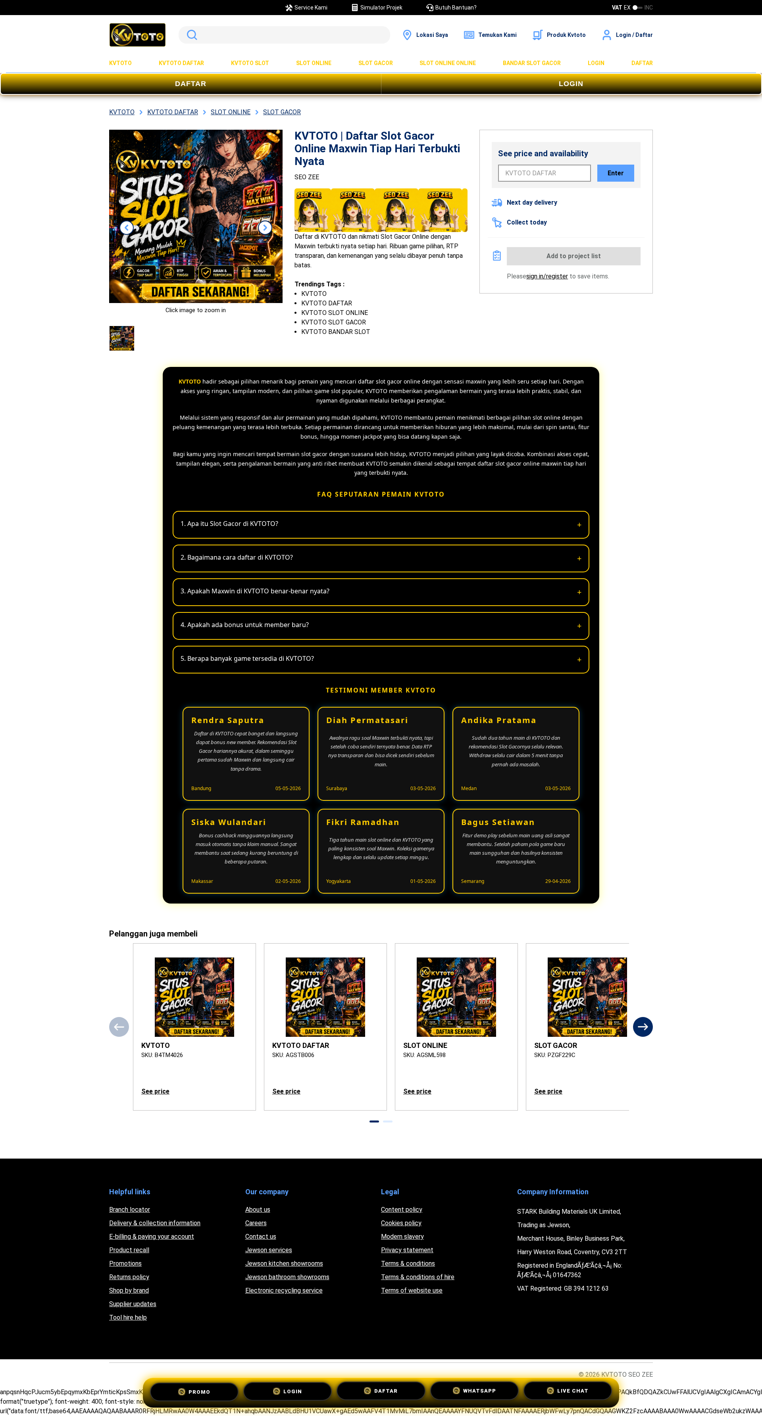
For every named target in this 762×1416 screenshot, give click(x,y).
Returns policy (129, 1277)
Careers (256, 1223)
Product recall (129, 1250)
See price (155, 1091)
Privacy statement (407, 1250)
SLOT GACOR (375, 63)
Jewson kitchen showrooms (284, 1263)
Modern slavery (402, 1236)
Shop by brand (129, 1290)
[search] (284, 35)
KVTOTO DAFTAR (181, 63)
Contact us (260, 1236)
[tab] (374, 1121)
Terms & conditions (408, 1263)
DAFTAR (642, 63)
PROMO (199, 1391)
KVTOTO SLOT (250, 63)
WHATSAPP (479, 1392)
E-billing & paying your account (151, 1236)
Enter (616, 173)
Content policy (401, 1209)
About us (257, 1209)
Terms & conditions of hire (417, 1277)
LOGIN (596, 63)
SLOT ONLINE (313, 63)
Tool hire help (128, 1317)
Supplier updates (132, 1304)
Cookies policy (401, 1223)
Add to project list (573, 256)
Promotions (125, 1263)
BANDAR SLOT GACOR (532, 63)
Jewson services (268, 1250)
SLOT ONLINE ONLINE (447, 63)
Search (190, 35)
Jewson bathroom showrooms (287, 1277)
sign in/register (547, 276)
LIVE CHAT (573, 1392)
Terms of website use (412, 1290)
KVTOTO (120, 63)
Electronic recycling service (284, 1290)
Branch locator (129, 1209)
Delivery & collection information (154, 1223)
